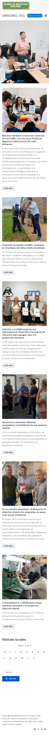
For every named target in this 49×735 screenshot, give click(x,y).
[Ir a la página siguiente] (28, 658)
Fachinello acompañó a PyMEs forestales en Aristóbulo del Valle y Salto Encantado (23, 246)
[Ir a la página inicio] (4, 652)
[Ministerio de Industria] (13, 15)
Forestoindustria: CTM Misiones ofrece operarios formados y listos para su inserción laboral (22, 606)
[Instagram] (38, 729)
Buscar (12, 679)
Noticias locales (14, 639)
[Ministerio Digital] (34, 15)
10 (22, 658)
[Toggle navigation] (46, 16)
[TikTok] (41, 729)
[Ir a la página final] (33, 658)
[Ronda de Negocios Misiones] (15, 5)
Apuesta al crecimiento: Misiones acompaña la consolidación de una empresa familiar (24, 425)
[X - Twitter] (45, 729)
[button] (18, 80)
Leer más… (9, 188)
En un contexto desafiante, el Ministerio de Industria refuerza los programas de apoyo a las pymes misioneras (24, 512)
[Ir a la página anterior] (10, 652)
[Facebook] (34, 729)
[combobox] (17, 672)
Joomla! (5, 721)
